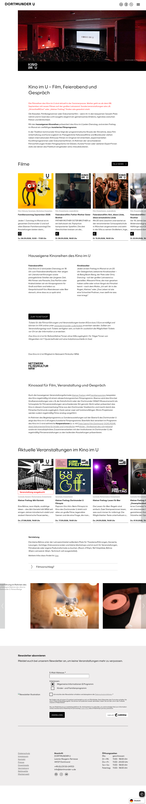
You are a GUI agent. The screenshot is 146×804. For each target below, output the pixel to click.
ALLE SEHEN (118, 164)
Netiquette (23, 771)
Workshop (40, 211)
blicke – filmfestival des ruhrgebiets (95, 426)
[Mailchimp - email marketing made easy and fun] (117, 715)
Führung (25, 211)
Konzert (28, 497)
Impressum (23, 756)
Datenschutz (24, 753)
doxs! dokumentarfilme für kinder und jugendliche (51, 426)
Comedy (21, 497)
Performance (37, 497)
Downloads (23, 765)
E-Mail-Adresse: (57, 672)
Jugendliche (73, 211)
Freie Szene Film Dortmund (90, 423)
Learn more (85, 708)
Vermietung (23, 768)
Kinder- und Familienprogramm (72, 688)
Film (19, 211)
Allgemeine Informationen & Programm (75, 684)
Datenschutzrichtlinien (103, 694)
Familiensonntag (98, 395)
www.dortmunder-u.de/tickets (68, 325)
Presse (21, 762)
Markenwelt (23, 774)
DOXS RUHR (110, 423)
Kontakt (21, 759)
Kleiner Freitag (79, 395)
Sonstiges (32, 211)
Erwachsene (49, 211)
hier (56, 555)
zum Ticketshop (39, 316)
